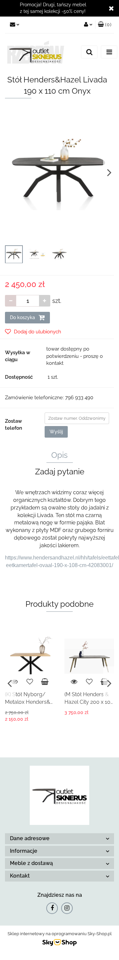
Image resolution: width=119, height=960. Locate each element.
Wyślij (56, 431)
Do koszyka (23, 317)
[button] (104, 25)
